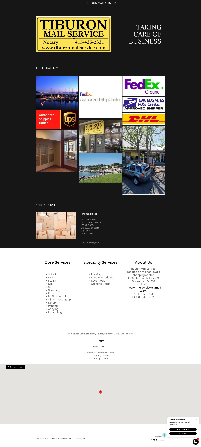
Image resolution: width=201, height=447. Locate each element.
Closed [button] (103, 346)
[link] (100, 3)
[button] (107, 347)
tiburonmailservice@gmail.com (144, 289)
